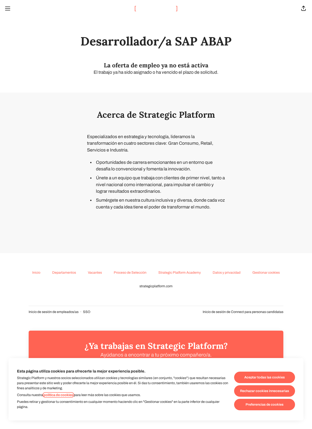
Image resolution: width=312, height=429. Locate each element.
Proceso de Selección (130, 272)
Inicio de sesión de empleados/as (54, 312)
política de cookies (58, 395)
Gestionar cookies (266, 272)
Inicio (36, 272)
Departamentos (64, 272)
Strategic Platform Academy (179, 272)
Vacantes (95, 272)
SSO (86, 312)
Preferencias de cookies (265, 404)
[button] (303, 8)
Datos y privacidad (226, 272)
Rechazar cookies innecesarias (264, 391)
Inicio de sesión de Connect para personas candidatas (243, 312)
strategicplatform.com (156, 286)
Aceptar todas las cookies (264, 377)
